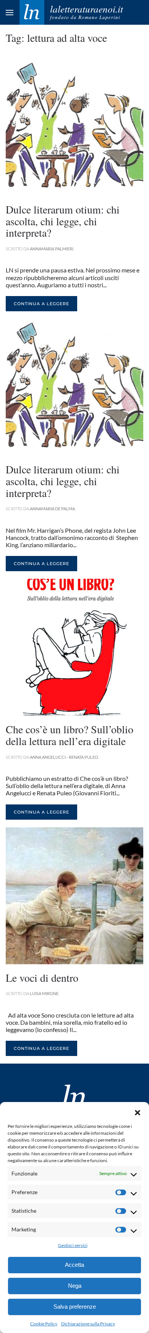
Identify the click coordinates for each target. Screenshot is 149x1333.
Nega (74, 1285)
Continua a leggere (41, 303)
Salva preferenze (74, 1306)
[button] (137, 1111)
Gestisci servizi (72, 1245)
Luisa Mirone (44, 993)
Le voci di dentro (42, 977)
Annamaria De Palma (52, 508)
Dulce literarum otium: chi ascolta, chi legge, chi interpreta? (63, 221)
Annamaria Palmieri (51, 248)
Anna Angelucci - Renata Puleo (64, 757)
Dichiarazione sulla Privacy (88, 1324)
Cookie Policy (43, 1324)
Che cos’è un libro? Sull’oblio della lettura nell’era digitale (69, 735)
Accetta (74, 1264)
